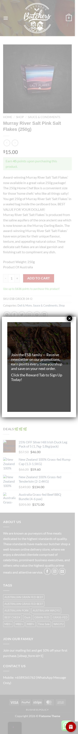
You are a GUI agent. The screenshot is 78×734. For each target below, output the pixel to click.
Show (71, 727)
